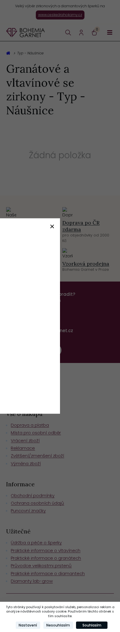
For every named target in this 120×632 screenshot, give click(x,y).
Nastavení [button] (28, 625)
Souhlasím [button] (91, 625)
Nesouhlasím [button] (58, 625)
